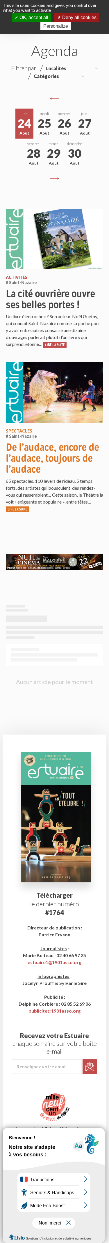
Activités (17, 277)
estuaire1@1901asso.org (54, 962)
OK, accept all (33, 17)
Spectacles (19, 430)
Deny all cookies (79, 17)
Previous (54, 98)
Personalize (55, 26)
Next (54, 178)
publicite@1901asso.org (54, 1010)
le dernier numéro (54, 903)
